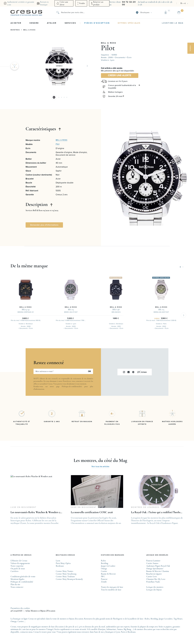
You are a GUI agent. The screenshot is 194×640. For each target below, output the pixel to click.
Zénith (104, 581)
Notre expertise (17, 566)
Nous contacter (17, 587)
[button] (54, 97)
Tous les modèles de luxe (111, 589)
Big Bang (127, 629)
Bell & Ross (29, 30)
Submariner (111, 629)
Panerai (104, 579)
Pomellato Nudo (153, 581)
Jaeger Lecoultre (165, 618)
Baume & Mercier (108, 574)
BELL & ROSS (108, 43)
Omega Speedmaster (154, 568)
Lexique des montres (154, 587)
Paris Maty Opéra (63, 563)
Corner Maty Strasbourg (66, 574)
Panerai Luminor (153, 560)
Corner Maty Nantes (64, 571)
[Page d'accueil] (26, 13)
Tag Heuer (178, 618)
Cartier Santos (152, 563)
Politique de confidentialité (72, 386)
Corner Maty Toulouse (65, 576)
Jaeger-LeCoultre (108, 566)
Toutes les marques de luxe (112, 587)
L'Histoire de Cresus (19, 560)
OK (89, 371)
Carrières (14, 571)
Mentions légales (17, 579)
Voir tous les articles (100, 466)
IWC (103, 576)
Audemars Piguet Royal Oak (158, 566)
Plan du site (15, 584)
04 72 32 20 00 (129, 3)
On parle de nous (18, 568)
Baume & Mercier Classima (157, 571)
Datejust (101, 629)
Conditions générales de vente (23, 576)
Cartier (104, 571)
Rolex (103, 560)
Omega (104, 568)
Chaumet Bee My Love (155, 579)
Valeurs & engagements (20, 563)
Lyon (58, 560)
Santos (120, 629)
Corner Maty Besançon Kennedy (69, 579)
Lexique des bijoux (154, 589)
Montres (15, 30)
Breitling (104, 563)
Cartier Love (151, 576)
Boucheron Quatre (154, 574)
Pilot (108, 47)
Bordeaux (60, 566)
